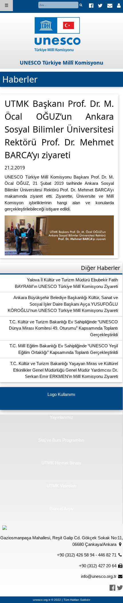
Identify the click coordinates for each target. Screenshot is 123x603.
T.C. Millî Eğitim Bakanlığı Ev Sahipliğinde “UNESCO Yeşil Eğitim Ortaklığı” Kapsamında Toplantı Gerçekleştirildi (63, 349)
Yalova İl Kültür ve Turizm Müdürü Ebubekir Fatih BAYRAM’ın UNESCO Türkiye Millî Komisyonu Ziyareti (66, 283)
